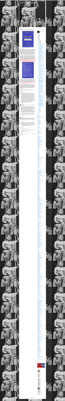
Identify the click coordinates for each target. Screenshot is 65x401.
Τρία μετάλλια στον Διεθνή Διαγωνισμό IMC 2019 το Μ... (41, 100)
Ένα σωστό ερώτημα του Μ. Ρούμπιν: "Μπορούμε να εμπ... (41, 56)
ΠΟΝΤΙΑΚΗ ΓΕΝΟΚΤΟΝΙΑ (40, 229)
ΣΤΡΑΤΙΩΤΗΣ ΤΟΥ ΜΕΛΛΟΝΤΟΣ (40, 200)
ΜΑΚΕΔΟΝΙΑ (39, 171)
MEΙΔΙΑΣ (38, 220)
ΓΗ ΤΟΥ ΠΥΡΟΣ (39, 307)
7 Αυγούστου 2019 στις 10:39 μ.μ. (24, 131)
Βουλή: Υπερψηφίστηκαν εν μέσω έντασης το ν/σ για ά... (41, 50)
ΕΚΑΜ (38, 260)
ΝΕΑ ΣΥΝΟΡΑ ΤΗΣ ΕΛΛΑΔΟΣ (40, 333)
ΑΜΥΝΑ (38, 149)
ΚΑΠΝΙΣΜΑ (39, 267)
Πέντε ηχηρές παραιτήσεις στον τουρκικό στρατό (41, 61)
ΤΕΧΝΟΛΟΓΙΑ (39, 140)
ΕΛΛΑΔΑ (38, 155)
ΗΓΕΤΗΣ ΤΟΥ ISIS (39, 263)
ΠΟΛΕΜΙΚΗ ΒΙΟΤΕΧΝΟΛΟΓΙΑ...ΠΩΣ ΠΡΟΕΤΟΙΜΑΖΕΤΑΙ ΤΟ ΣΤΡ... (41, 81)
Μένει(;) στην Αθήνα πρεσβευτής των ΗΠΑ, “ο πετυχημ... (41, 91)
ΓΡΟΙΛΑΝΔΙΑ (39, 224)
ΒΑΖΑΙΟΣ (38, 306)
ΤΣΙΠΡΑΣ (38, 352)
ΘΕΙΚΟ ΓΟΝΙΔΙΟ (39, 316)
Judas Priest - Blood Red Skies (41, 70)
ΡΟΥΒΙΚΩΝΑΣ (39, 343)
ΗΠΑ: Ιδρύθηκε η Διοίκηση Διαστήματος (40, 49)
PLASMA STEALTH (39, 292)
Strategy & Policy (39, 232)
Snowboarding (39, 295)
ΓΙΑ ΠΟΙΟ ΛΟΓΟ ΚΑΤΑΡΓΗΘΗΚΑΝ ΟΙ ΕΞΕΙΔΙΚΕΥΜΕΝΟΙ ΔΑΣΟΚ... (41, 86)
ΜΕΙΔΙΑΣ (38, 163)
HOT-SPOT (39, 289)
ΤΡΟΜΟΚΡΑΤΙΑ (39, 183)
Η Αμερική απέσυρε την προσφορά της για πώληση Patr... (41, 71)
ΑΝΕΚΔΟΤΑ (39, 233)
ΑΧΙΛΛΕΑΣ (39, 184)
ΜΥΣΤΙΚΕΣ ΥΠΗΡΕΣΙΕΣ (40, 162)
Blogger (34, 397)
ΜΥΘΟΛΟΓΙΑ (39, 145)
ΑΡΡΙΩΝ (38, 148)
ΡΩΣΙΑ (38, 119)
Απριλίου (39, 109)
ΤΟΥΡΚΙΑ (38, 114)
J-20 (38, 249)
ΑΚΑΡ (38, 298)
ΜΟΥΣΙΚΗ (38, 115)
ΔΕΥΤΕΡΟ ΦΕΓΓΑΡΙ (39, 310)
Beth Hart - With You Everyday (40, 79)
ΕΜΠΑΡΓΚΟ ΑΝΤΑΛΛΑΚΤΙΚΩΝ (40, 313)
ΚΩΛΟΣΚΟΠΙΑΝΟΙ (39, 190)
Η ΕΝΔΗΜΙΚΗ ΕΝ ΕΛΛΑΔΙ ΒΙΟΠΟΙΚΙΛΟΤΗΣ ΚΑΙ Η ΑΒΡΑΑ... (41, 58)
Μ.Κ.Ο (38, 227)
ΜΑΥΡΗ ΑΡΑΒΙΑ (39, 329)
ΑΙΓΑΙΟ (38, 139)
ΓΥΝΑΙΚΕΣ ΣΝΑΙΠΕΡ (39, 309)
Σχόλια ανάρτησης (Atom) (24, 134)
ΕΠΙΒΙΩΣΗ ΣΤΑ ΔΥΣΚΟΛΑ (40, 261)
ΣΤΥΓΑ (38, 230)
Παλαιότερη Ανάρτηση (34, 133)
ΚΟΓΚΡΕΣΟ (39, 236)
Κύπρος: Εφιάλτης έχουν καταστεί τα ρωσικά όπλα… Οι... (41, 66)
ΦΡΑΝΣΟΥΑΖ (39, 284)
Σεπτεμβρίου (39, 42)
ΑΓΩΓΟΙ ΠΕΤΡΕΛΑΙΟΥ (39, 137)
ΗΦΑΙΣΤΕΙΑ (39, 198)
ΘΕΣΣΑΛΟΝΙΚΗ (39, 264)
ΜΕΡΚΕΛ (38, 238)
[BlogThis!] (30, 89)
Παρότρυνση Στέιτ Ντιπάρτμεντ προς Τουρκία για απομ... (41, 78)
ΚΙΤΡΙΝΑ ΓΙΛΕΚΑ (39, 269)
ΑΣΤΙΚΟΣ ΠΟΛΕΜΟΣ (39, 223)
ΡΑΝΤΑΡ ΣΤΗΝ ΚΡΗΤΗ (40, 341)
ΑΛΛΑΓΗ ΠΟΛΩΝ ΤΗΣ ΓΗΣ (40, 300)
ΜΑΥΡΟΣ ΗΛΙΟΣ (39, 330)
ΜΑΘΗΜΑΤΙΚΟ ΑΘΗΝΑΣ (40, 326)
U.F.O (38, 296)
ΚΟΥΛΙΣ (38, 323)
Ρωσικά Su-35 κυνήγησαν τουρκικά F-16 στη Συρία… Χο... (41, 77)
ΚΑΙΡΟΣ (38, 213)
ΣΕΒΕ (38, 344)
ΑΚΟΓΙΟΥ (38, 221)
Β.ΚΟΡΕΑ (38, 206)
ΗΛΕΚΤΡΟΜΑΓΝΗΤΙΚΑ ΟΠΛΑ (40, 204)
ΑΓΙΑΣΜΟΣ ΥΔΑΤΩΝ (39, 252)
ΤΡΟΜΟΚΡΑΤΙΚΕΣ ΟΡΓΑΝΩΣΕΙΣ (40, 216)
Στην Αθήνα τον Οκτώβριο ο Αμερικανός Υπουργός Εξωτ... (41, 46)
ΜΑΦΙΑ (38, 168)
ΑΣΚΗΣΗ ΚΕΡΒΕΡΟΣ (39, 304)
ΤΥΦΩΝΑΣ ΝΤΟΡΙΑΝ (39, 353)
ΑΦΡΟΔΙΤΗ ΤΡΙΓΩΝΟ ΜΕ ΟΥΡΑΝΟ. (41, 64)
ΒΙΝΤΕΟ (38, 159)
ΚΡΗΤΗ (38, 169)
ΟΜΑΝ (38, 335)
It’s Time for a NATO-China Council (41, 75)
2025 (38, 35)
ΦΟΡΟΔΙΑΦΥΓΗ (39, 355)
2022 (38, 37)
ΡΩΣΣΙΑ (38, 135)
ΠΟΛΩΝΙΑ (38, 166)
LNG (38, 201)
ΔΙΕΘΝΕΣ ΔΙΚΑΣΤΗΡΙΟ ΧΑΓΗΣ (40, 197)
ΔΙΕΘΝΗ (38, 131)
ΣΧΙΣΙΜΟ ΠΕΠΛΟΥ (39, 350)
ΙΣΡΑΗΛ (38, 126)
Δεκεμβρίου (39, 40)
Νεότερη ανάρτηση (21, 133)
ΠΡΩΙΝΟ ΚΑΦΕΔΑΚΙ (39, 339)
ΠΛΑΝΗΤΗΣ (39, 276)
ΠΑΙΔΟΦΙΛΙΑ (39, 336)
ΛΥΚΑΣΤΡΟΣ (22, 104)
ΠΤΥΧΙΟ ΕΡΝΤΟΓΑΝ (39, 340)
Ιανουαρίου (39, 111)
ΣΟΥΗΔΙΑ (38, 186)
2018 (38, 112)
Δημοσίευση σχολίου (22, 132)
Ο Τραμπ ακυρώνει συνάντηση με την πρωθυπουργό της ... (41, 76)
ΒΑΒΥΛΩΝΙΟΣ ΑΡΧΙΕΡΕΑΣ (40, 255)
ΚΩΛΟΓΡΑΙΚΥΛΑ (39, 270)
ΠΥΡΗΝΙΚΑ (39, 146)
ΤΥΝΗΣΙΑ (38, 283)
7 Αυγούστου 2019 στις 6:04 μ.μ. (24, 115)
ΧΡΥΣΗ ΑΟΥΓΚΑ (39, 217)
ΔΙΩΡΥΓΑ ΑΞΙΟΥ (39, 258)
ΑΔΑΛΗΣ (38, 151)
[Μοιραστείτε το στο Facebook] (31, 89)
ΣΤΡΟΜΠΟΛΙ (39, 347)
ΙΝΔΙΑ (38, 152)
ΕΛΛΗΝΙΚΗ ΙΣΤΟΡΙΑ (39, 175)
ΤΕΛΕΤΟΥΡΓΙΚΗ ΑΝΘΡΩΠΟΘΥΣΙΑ (40, 244)
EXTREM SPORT (39, 287)
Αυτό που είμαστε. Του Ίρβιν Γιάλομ (41, 69)
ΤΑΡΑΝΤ (38, 280)
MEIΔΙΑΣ (38, 180)
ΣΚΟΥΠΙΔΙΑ (39, 346)
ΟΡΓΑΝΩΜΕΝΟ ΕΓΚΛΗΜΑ (40, 275)
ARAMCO (38, 247)
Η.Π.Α (38, 122)
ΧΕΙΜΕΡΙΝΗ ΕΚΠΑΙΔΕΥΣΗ (40, 356)
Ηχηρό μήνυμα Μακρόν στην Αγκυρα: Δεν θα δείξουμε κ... (41, 74)
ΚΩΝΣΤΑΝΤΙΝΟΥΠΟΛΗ (40, 324)
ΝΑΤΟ (38, 128)
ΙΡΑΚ (38, 266)
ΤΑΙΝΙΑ (38, 192)
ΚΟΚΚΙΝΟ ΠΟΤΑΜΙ (39, 321)
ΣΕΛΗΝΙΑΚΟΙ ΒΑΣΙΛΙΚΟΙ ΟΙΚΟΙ (40, 157)
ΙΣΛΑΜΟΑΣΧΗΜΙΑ (39, 210)
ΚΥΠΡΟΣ (38, 134)
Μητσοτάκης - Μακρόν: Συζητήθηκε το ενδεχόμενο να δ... (41, 67)
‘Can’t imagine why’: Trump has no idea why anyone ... (41, 87)
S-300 (38, 174)
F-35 (38, 129)
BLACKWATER (39, 286)
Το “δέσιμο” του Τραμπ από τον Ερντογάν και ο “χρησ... (41, 82)
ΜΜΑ (38, 332)
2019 (38, 39)
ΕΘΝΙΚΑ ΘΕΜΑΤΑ (39, 116)
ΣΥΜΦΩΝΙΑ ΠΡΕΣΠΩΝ (39, 172)
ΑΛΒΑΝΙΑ (38, 165)
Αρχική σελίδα (27, 133)
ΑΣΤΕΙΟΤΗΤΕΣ (39, 123)
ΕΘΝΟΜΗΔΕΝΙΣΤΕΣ (39, 189)
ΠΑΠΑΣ (38, 212)
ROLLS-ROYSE (39, 293)
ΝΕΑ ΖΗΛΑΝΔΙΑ (39, 241)
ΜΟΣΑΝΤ (38, 272)
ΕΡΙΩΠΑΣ (38, 209)
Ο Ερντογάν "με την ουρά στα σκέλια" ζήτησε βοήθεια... (41, 73)
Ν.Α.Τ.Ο (38, 195)
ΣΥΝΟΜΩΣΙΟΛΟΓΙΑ (39, 349)
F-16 (38, 160)
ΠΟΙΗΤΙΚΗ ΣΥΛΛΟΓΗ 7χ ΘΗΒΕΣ (40, 338)
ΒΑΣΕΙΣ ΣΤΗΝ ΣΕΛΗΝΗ (40, 207)
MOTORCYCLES (39, 250)
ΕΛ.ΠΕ (38, 312)
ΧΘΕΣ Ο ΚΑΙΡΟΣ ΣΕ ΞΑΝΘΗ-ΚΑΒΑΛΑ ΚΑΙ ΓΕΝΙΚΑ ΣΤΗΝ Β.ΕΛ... (41, 105)
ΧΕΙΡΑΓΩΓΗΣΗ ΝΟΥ (39, 246)
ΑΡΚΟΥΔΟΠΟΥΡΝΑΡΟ (40, 303)
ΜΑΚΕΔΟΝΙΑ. (39, 327)
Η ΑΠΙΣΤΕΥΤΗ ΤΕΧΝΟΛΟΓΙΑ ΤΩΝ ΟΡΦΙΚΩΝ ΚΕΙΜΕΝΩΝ (41, 104)
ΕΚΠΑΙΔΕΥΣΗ (39, 177)
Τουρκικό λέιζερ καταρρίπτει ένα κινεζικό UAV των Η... (41, 92)
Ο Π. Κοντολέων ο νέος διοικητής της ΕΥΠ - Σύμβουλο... (41, 106)
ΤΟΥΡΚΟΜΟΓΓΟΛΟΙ (39, 281)
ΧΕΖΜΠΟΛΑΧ (39, 187)
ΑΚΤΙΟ (38, 299)
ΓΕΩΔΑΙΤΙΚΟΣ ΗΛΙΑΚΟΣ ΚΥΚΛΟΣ (40, 257)
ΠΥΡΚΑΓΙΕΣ (39, 142)
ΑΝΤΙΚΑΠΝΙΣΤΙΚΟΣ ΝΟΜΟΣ (40, 301)
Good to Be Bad (39, 60)
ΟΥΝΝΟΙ (38, 179)
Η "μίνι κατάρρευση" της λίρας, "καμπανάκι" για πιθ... (41, 53)
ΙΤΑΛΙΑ (38, 154)
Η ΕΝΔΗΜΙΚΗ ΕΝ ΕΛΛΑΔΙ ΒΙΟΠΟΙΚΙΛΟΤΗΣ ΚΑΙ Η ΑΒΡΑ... (41, 80)
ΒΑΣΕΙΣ (38, 193)
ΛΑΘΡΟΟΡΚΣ (39, 143)
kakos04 (22, 92)
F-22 (38, 218)
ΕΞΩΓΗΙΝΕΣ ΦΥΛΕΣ (39, 226)
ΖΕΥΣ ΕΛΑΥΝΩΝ (28, 3)
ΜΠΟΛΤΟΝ (39, 240)
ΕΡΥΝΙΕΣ (38, 315)
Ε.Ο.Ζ (38, 235)
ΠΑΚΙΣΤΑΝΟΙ (39, 215)
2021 (38, 38)
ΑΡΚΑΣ (38, 253)
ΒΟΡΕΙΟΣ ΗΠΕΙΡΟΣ (39, 256)
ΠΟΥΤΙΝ (38, 243)
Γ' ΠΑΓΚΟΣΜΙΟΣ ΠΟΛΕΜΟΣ (40, 203)
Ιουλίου (39, 107)
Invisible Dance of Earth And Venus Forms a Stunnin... (41, 101)
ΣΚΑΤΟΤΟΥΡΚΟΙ (39, 132)
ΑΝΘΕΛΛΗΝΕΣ (39, 120)
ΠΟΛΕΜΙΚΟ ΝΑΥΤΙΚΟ (39, 117)
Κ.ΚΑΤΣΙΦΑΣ (39, 318)
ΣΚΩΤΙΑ (38, 278)
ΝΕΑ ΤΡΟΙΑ (39, 273)
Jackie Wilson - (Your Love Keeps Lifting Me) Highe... (41, 65)
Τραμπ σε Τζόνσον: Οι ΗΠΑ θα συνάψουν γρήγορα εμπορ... (41, 68)
